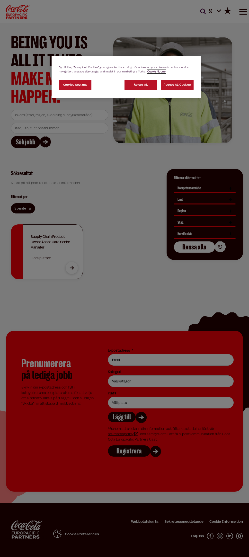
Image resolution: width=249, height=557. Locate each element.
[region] (126, 77)
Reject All (141, 84)
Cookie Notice (156, 71)
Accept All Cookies (177, 84)
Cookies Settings (75, 84)
